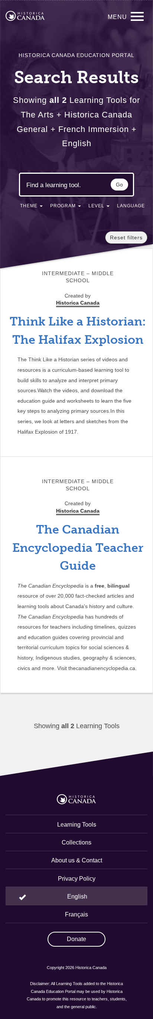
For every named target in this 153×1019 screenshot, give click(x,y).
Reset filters (126, 237)
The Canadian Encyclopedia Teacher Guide (77, 547)
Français (76, 914)
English (77, 896)
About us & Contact (76, 860)
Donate (76, 939)
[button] (31, 207)
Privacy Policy (76, 878)
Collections (76, 842)
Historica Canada (78, 511)
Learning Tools (76, 824)
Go (119, 185)
